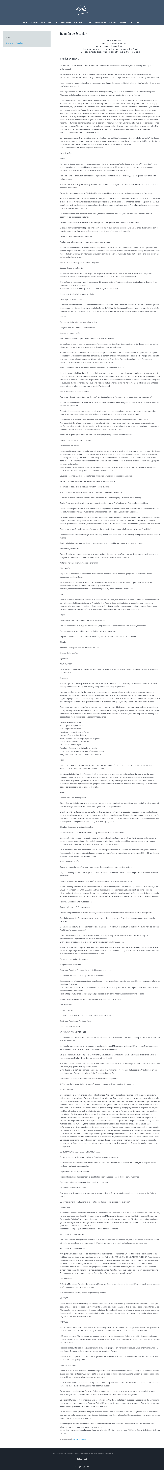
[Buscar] (138, 22)
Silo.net (82, 1459)
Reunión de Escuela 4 (80, 1439)
